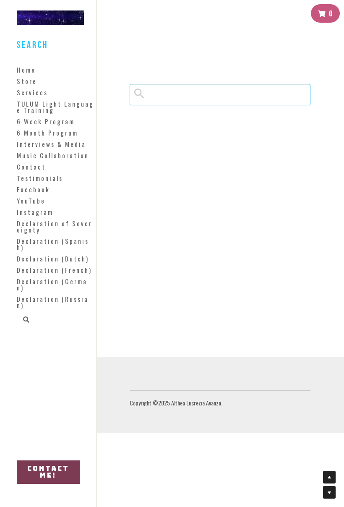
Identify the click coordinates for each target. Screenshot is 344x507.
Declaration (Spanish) (53, 244)
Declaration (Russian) (53, 302)
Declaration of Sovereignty (54, 226)
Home (26, 69)
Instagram (35, 212)
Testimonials (40, 178)
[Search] (23, 320)
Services (32, 92)
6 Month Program (47, 132)
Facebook (33, 189)
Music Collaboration (53, 155)
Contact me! (48, 472)
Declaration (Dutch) (53, 258)
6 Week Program (46, 121)
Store (27, 81)
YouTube (31, 200)
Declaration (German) (52, 284)
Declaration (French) (54, 269)
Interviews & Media (51, 144)
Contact (31, 166)
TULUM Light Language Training (55, 107)
